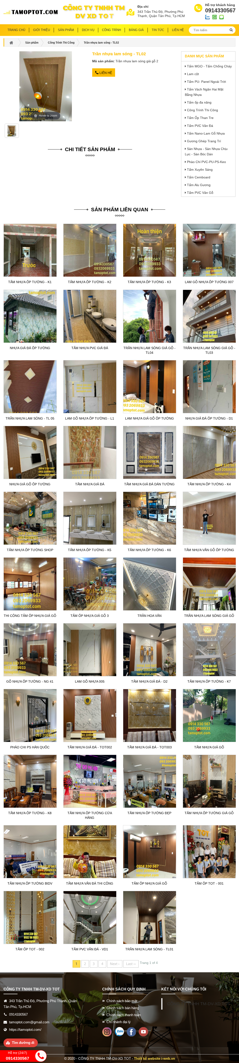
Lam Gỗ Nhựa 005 (90, 681)
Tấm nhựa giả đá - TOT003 (149, 747)
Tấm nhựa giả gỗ (209, 747)
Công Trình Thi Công (202, 110)
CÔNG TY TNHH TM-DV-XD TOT (198, 1003)
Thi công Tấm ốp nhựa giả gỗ (30, 616)
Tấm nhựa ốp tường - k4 (209, 484)
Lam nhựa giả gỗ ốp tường (149, 418)
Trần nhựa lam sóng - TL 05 (30, 418)
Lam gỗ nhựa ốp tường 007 (209, 282)
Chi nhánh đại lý (118, 1022)
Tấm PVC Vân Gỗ (200, 193)
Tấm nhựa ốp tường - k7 (209, 681)
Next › (115, 963)
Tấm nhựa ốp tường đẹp (149, 813)
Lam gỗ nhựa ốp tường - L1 (89, 418)
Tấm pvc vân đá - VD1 (89, 949)
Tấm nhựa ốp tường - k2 (89, 282)
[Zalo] (119, 1031)
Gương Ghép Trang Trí (204, 141)
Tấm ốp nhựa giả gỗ (149, 883)
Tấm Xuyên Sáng (200, 169)
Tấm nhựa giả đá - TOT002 (89, 747)
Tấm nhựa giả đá (89, 484)
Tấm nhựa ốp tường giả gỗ (209, 813)
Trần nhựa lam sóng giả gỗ (209, 616)
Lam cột (193, 74)
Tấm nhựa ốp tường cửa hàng (89, 815)
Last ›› (131, 963)
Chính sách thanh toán (123, 1015)
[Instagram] (107, 1031)
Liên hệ (105, 73)
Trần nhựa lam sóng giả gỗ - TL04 (149, 350)
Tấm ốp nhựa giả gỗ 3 (89, 616)
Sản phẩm (66, 30)
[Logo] (32, 12)
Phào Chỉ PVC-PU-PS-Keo (206, 162)
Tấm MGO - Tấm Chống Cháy (209, 66)
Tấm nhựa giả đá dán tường (149, 484)
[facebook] (131, 1031)
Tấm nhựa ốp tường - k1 (30, 282)
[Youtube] (143, 1031)
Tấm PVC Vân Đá (200, 126)
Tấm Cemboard (198, 177)
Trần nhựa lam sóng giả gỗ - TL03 (209, 350)
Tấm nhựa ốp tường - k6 (149, 550)
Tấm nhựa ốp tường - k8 (30, 813)
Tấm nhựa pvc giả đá (89, 348)
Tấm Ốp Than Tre (200, 118)
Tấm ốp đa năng (199, 102)
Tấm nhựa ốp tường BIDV (29, 883)
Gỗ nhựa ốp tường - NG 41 (29, 681)
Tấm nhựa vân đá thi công (89, 883)
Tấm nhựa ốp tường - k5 (89, 550)
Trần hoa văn (149, 616)
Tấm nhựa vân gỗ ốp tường (209, 550)
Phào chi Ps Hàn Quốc (29, 747)
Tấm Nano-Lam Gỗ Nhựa (206, 133)
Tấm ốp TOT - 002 (29, 949)
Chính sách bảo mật (121, 1001)
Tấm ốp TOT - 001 (209, 883)
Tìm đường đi (23, 1043)
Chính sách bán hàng (122, 1008)
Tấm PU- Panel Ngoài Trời (206, 81)
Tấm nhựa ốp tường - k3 (149, 282)
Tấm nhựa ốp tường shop (30, 550)
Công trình (111, 30)
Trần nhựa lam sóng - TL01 (149, 949)
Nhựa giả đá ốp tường (30, 348)
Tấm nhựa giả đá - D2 (149, 681)
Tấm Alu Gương (199, 185)
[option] (12, 132)
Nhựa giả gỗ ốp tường (29, 484)
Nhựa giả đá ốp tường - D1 (209, 418)
